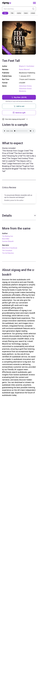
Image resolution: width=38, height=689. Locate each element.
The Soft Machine (8, 253)
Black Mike (5, 239)
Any (5, 13)
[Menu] (34, 2)
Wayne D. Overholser (26, 66)
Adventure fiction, (25, 86)
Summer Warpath (8, 241)
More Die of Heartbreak (9, 248)
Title (12, 13)
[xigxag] (6, 3)
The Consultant (7, 250)
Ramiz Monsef (24, 69)
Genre (26, 13)
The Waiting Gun (7, 236)
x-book (33, 13)
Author (19, 13)
